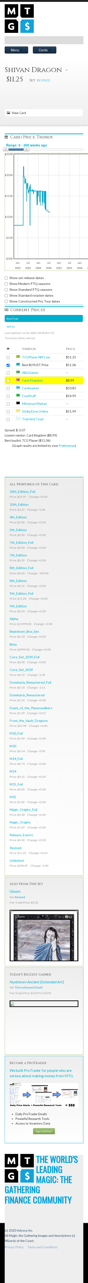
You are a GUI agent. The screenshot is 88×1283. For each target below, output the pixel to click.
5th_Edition (18, 530)
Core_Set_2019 (21, 670)
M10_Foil (16, 733)
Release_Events (21, 835)
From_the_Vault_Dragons (29, 721)
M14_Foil (16, 759)
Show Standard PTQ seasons (30, 289)
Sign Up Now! (44, 1131)
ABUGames (30, 373)
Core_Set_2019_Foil (24, 657)
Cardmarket (30, 388)
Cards (44, 50)
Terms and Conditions (42, 1247)
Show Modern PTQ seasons (29, 284)
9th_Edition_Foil (21, 593)
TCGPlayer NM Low (36, 357)
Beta (13, 644)
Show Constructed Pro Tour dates (34, 301)
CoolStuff (29, 396)
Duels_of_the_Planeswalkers (31, 708)
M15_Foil (16, 784)
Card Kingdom (32, 380)
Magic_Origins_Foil (23, 810)
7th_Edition (18, 555)
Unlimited (17, 860)
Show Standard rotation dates (31, 295)
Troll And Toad (32, 419)
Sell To (11, 326)
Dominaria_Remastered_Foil (30, 682)
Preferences (67, 446)
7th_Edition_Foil (21, 542)
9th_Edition (18, 606)
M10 (13, 746)
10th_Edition (19, 504)
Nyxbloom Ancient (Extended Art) (37, 982)
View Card (18, 113)
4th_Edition (18, 517)
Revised (43, 80)
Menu (15, 50)
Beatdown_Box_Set (24, 631)
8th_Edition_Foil (21, 568)
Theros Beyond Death (29, 987)
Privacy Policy (14, 1247)
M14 (13, 771)
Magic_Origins (20, 822)
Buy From (12, 318)
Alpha (14, 619)
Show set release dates (26, 278)
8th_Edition (18, 581)
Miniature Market (34, 404)
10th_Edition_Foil (22, 492)
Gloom (15, 891)
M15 (13, 797)
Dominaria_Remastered (27, 695)
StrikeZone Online (35, 411)
